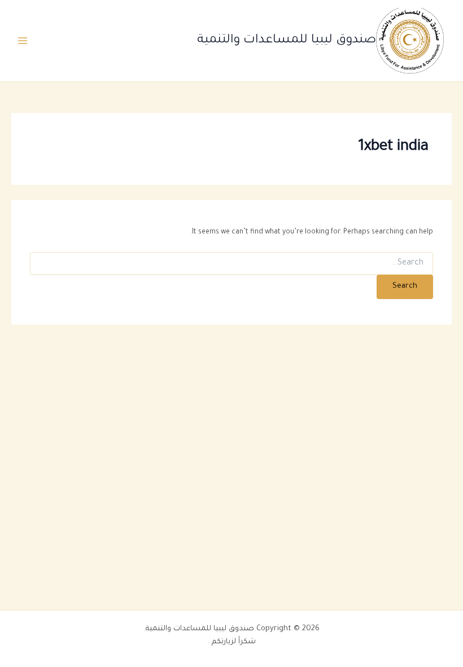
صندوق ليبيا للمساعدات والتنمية (286, 40)
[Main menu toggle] (22, 41)
